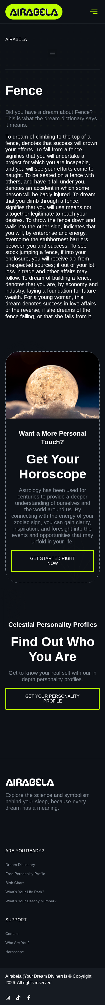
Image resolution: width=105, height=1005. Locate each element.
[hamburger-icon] (94, 12)
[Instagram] (7, 997)
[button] (52, 53)
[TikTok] (18, 997)
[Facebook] (28, 997)
